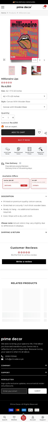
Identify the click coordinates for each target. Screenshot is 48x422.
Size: (11, 91)
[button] (40, 60)
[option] (24, 40)
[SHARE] (44, 132)
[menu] (2, 7)
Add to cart (18, 132)
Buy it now (24, 140)
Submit (37, 391)
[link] (39, 132)
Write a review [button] (24, 261)
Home (3, 13)
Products (12, 13)
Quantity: (5, 113)
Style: (15, 101)
